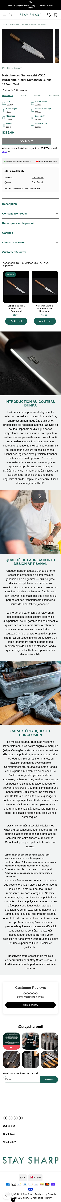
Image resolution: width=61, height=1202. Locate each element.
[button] (5, 14)
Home (5, 24)
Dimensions (7, 95)
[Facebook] (5, 1118)
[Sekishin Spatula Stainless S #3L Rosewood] (45, 287)
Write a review (30, 1005)
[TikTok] (15, 1118)
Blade (24, 95)
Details (37, 95)
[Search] (10, 15)
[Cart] (56, 15)
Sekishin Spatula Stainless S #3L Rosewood (44, 308)
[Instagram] (10, 1118)
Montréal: (8, 177)
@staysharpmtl (30, 1027)
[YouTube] (20, 1118)
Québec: (8, 182)
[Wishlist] (49, 15)
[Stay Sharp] (30, 14)
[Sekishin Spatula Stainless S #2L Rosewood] (16, 287)
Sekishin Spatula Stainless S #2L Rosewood (16, 308)
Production (54, 95)
